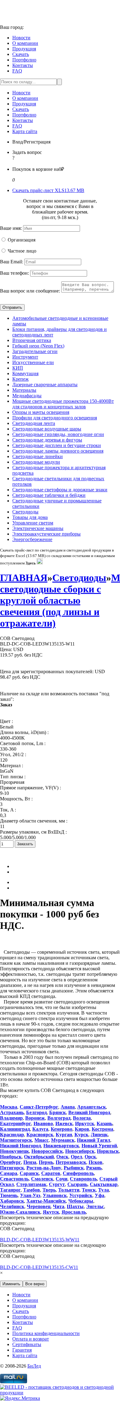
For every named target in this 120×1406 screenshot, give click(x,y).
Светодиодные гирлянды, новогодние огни (58, 434)
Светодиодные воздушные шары (46, 428)
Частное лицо (22, 250)
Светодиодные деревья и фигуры (47, 439)
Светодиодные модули (36, 462)
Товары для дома (30, 517)
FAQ (17, 70)
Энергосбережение (32, 539)
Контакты (22, 65)
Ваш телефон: (14, 273)
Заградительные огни (35, 351)
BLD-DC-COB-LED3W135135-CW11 (39, 1267)
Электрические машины (37, 528)
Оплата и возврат (30, 1338)
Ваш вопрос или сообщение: (30, 290)
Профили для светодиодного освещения (54, 417)
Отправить (12, 307)
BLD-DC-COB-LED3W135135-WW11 (39, 1239)
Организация (21, 239)
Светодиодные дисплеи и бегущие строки (56, 445)
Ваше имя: (11, 228)
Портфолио (24, 59)
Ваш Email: (11, 261)
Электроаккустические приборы (46, 533)
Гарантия (22, 1350)
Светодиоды (25, 511)
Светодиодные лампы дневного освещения (57, 451)
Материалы (24, 390)
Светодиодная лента (33, 423)
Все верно (34, 1284)
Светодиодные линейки (37, 456)
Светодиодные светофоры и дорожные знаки (59, 489)
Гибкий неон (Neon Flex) (38, 345)
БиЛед (34, 1366)
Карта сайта (24, 131)
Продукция (24, 48)
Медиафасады (27, 395)
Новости (21, 37)
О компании (25, 43)
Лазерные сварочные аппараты (45, 384)
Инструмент (25, 356)
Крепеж (20, 379)
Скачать (20, 54)
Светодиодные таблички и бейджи (49, 495)
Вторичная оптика (31, 340)
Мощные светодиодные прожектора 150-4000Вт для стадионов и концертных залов (63, 404)
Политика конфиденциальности (46, 1333)
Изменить (11, 1284)
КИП (17, 368)
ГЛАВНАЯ (23, 577)
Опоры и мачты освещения (40, 412)
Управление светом (32, 522)
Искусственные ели (33, 362)
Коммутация (25, 373)
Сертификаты (26, 1344)
